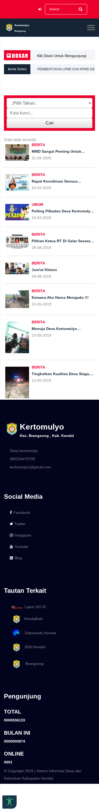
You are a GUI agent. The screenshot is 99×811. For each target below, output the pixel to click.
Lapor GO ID (35, 607)
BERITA (38, 145)
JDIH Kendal (33, 647)
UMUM (37, 204)
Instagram (23, 535)
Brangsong (32, 663)
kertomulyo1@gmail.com (30, 467)
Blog (18, 558)
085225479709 (22, 459)
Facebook (21, 512)
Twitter (20, 524)
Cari (50, 123)
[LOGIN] (40, 9)
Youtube (21, 546)
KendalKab (32, 619)
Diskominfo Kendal (39, 633)
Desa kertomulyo (24, 451)
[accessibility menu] (9, 802)
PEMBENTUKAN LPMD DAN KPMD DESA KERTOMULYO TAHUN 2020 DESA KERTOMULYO (67, 70)
